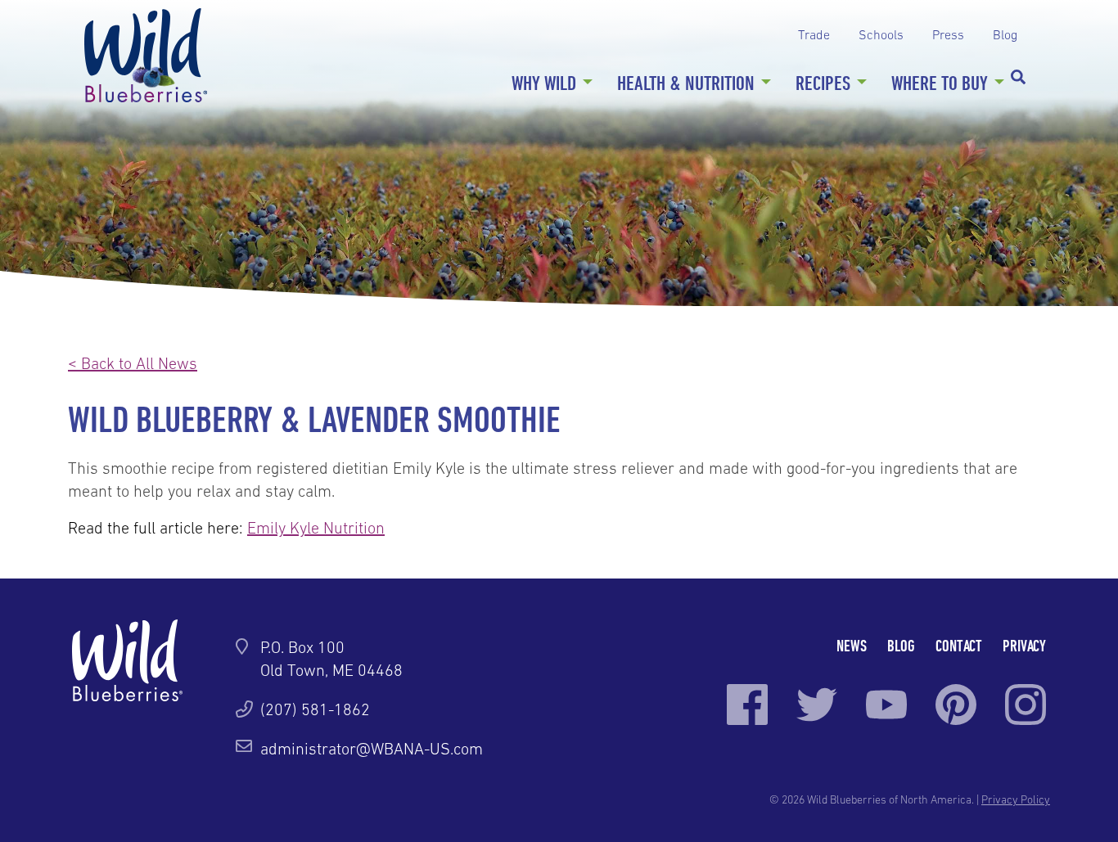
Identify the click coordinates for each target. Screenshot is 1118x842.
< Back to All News (132, 363)
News (851, 645)
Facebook (747, 704)
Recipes (823, 82)
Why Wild (544, 82)
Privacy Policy (1015, 799)
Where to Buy (939, 82)
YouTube (886, 704)
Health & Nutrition (686, 82)
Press (948, 34)
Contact (958, 645)
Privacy (1024, 645)
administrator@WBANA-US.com (371, 749)
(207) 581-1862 (315, 709)
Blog (1005, 34)
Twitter (816, 704)
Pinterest (955, 704)
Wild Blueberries (145, 55)
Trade (814, 34)
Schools (881, 34)
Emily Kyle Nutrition (316, 528)
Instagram (1025, 704)
